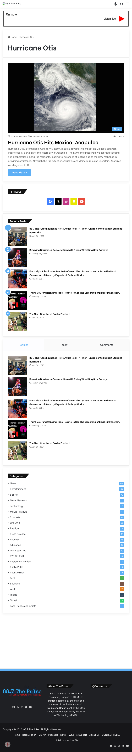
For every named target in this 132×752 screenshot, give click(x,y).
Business (15, 583)
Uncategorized (18, 550)
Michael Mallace (19, 136)
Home (13, 37)
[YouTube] (30, 707)
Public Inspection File (67, 740)
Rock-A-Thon (17, 572)
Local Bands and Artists (23, 606)
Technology (16, 506)
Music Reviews (18, 500)
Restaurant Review (20, 561)
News (13, 483)
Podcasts (53, 734)
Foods (13, 594)
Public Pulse (16, 567)
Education (15, 545)
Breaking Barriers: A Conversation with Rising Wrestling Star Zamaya (68, 250)
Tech (12, 578)
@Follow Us (99, 686)
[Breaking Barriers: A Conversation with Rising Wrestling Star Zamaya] (17, 257)
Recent (64, 344)
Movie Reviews (18, 511)
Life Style (15, 522)
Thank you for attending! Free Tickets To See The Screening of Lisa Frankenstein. (74, 292)
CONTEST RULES (111, 734)
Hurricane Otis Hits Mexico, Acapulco (53, 142)
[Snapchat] (26, 707)
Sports (14, 494)
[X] (18, 707)
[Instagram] (22, 707)
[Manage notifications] (7, 744)
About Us (94, 734)
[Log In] (115, 5)
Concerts (15, 517)
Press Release (18, 534)
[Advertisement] (66, 640)
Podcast (14, 539)
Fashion (14, 528)
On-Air (42, 734)
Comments (106, 344)
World (13, 589)
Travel (13, 600)
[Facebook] (14, 707)
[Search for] (121, 5)
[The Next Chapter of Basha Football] (17, 321)
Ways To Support (78, 734)
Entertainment (18, 488)
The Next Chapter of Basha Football (49, 314)
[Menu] (127, 5)
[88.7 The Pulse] (12, 3)
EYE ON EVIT (17, 556)
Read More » (19, 172)
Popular (23, 344)
